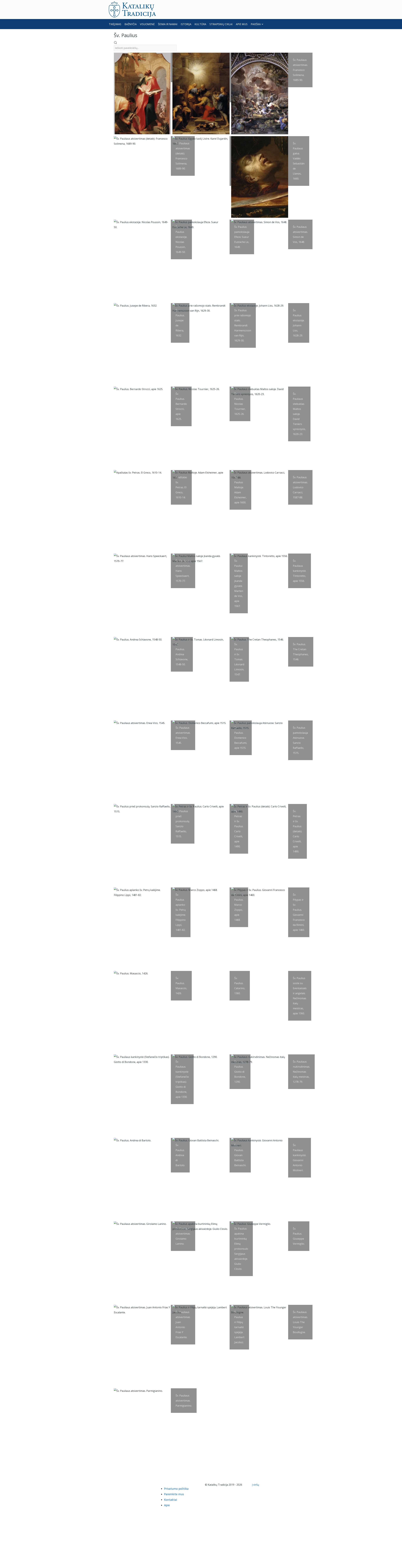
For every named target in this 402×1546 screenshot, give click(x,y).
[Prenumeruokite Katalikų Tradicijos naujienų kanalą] (113, 1484)
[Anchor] (139, 35)
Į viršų (256, 1484)
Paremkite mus (174, 1494)
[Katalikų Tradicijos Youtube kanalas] (123, 1484)
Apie (167, 1505)
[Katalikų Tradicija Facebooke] (118, 1484)
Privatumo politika (176, 1489)
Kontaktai (170, 1500)
